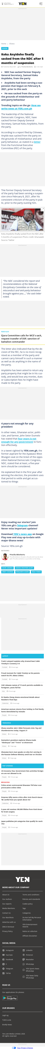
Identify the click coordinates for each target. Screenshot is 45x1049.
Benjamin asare (22, 572)
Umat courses (7, 572)
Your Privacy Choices (25, 1048)
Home (3, 43)
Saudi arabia (7, 568)
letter (37, 141)
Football (4, 667)
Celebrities (5, 703)
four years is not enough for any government (18, 440)
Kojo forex (36, 572)
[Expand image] (43, 209)
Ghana (11, 43)
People (4, 715)
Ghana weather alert (24, 568)
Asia (3, 691)
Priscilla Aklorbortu (27, 67)
